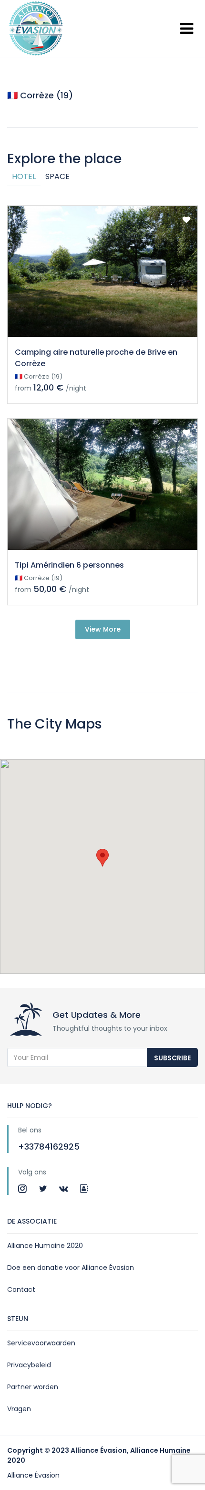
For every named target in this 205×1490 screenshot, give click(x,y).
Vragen (19, 1409)
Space (57, 176)
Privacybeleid (29, 1365)
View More (103, 629)
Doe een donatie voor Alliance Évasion (70, 1267)
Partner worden (32, 1387)
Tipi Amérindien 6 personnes (69, 565)
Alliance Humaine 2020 (45, 1245)
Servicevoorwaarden (41, 1343)
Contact (21, 1289)
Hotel (24, 176)
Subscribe (172, 1058)
